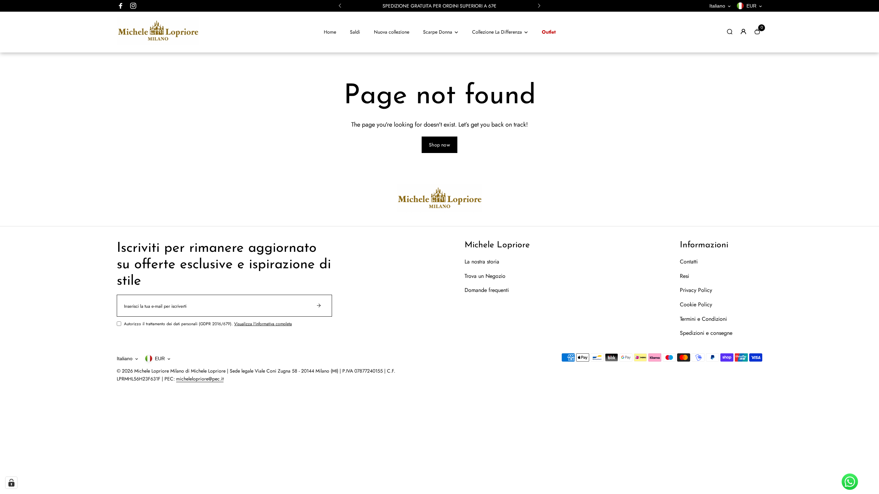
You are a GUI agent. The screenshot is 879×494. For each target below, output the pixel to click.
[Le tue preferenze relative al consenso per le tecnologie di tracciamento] (11, 483)
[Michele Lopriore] (158, 42)
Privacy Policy (696, 290)
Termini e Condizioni (703, 319)
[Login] (743, 31)
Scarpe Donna (437, 31)
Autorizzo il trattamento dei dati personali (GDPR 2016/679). (208, 324)
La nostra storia (482, 262)
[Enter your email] (319, 305)
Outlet (549, 31)
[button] (339, 5)
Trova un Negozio (485, 276)
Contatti (689, 262)
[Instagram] (133, 6)
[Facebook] (121, 6)
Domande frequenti (487, 290)
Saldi (355, 31)
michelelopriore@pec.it (200, 378)
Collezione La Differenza (497, 31)
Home (330, 31)
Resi (684, 276)
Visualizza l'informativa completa (263, 324)
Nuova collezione (391, 31)
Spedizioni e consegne (706, 333)
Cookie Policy (696, 304)
